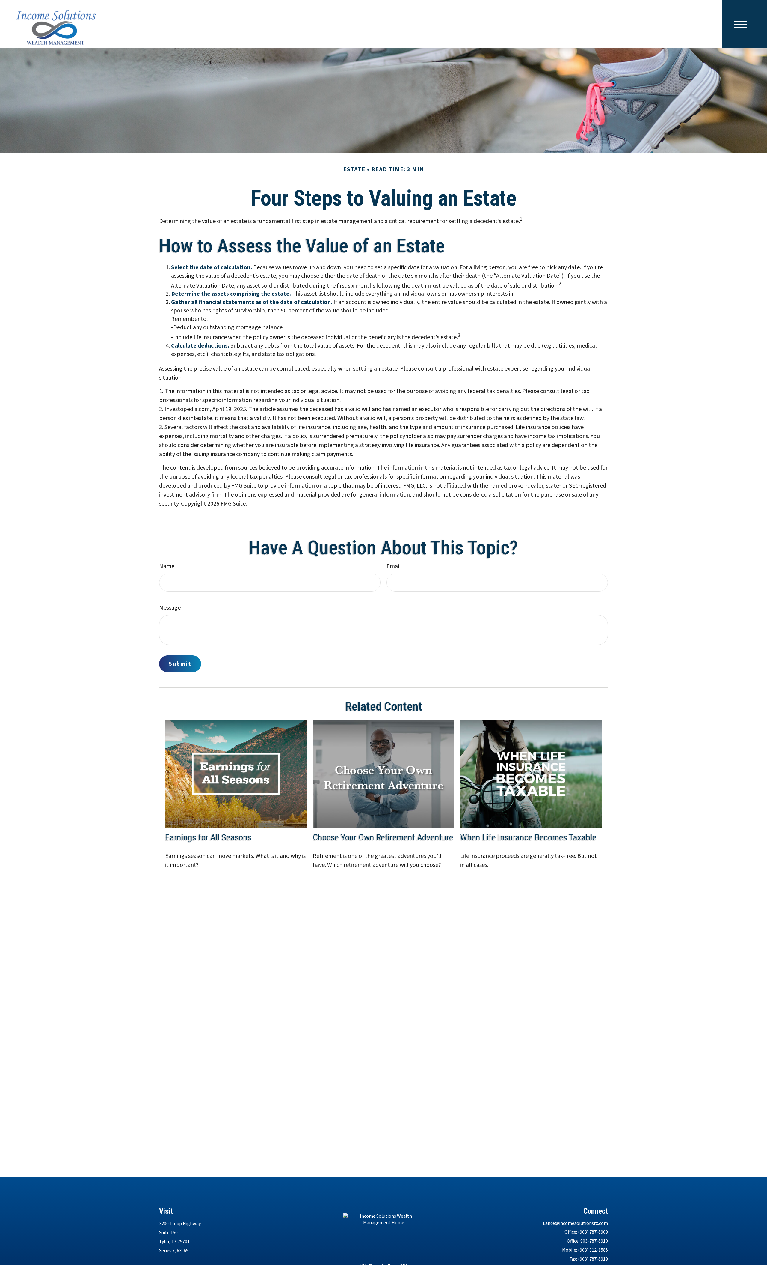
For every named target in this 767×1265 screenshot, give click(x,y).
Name (166, 566)
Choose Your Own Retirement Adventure (383, 837)
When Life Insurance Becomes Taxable (528, 837)
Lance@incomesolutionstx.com (575, 1223)
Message (170, 608)
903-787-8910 (594, 1241)
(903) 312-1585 (593, 1250)
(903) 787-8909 (593, 1232)
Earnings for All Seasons (208, 837)
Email (393, 566)
